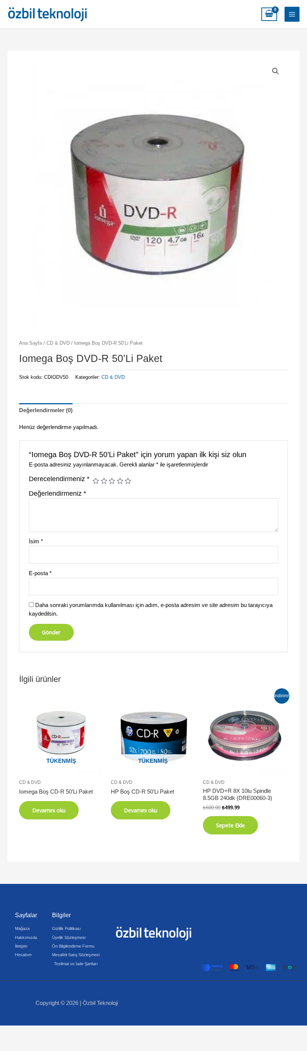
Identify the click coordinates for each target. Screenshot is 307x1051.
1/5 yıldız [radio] (95, 481)
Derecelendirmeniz (59, 479)
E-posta (40, 573)
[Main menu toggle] (292, 14)
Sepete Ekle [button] (230, 825)
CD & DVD (58, 343)
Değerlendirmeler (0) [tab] (46, 410)
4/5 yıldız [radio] (120, 481)
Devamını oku (49, 810)
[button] (275, 71)
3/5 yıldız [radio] (112, 481)
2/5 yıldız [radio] (104, 481)
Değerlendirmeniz (57, 493)
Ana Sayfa (30, 343)
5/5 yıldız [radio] (128, 481)
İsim (36, 541)
